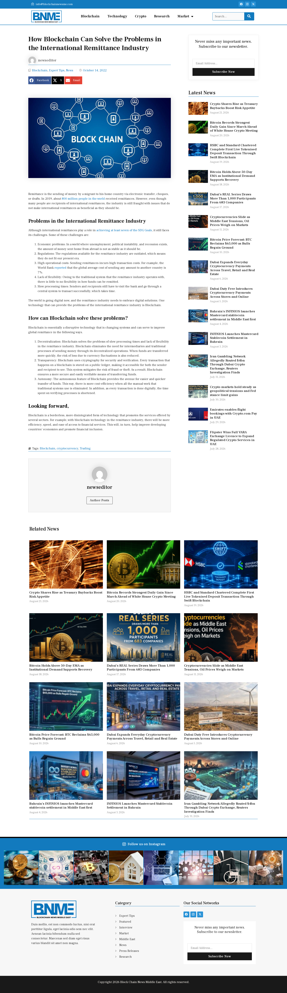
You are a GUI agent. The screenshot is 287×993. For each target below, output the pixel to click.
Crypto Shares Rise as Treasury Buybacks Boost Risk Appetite (234, 106)
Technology (117, 16)
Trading (85, 448)
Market (183, 16)
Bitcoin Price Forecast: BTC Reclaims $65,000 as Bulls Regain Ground (231, 243)
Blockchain (90, 16)
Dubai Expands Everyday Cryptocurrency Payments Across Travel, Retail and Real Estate (232, 268)
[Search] (249, 16)
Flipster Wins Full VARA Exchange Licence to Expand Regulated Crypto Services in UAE (232, 438)
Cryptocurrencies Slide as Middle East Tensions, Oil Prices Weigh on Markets (230, 221)
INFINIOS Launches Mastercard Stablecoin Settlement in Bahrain (234, 338)
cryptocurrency (67, 448)
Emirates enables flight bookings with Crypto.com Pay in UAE (233, 413)
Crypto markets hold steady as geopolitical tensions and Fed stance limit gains (233, 391)
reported (60, 268)
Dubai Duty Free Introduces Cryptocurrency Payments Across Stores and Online (231, 293)
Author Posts (99, 500)
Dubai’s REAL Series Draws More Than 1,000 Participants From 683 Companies (233, 198)
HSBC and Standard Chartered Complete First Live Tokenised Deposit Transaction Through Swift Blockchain (233, 151)
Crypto (140, 16)
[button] (39, 80)
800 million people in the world (83, 199)
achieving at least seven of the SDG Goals (124, 230)
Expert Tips (56, 70)
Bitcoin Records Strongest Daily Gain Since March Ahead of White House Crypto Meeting (234, 126)
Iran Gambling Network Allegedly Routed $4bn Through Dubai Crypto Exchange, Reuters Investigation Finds (228, 364)
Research (162, 16)
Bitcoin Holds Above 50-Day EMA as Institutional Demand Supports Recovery (232, 176)
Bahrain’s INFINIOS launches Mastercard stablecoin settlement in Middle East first (233, 315)
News (69, 70)
